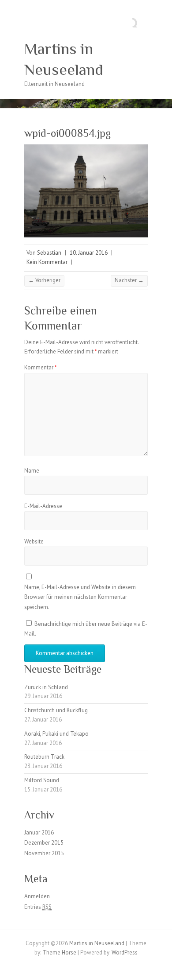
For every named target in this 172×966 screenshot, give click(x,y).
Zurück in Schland (46, 687)
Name (31, 470)
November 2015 (44, 853)
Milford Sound (41, 780)
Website (34, 541)
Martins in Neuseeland (63, 59)
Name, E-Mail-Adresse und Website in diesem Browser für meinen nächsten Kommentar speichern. (80, 597)
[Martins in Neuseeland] (86, 103)
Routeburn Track (44, 756)
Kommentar (40, 367)
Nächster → (129, 280)
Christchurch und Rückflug (56, 710)
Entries (38, 907)
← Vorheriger (44, 280)
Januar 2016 (39, 832)
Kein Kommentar (46, 262)
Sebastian (49, 252)
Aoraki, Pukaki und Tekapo (56, 733)
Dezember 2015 (44, 842)
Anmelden (37, 896)
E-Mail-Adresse (43, 506)
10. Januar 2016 (89, 252)
